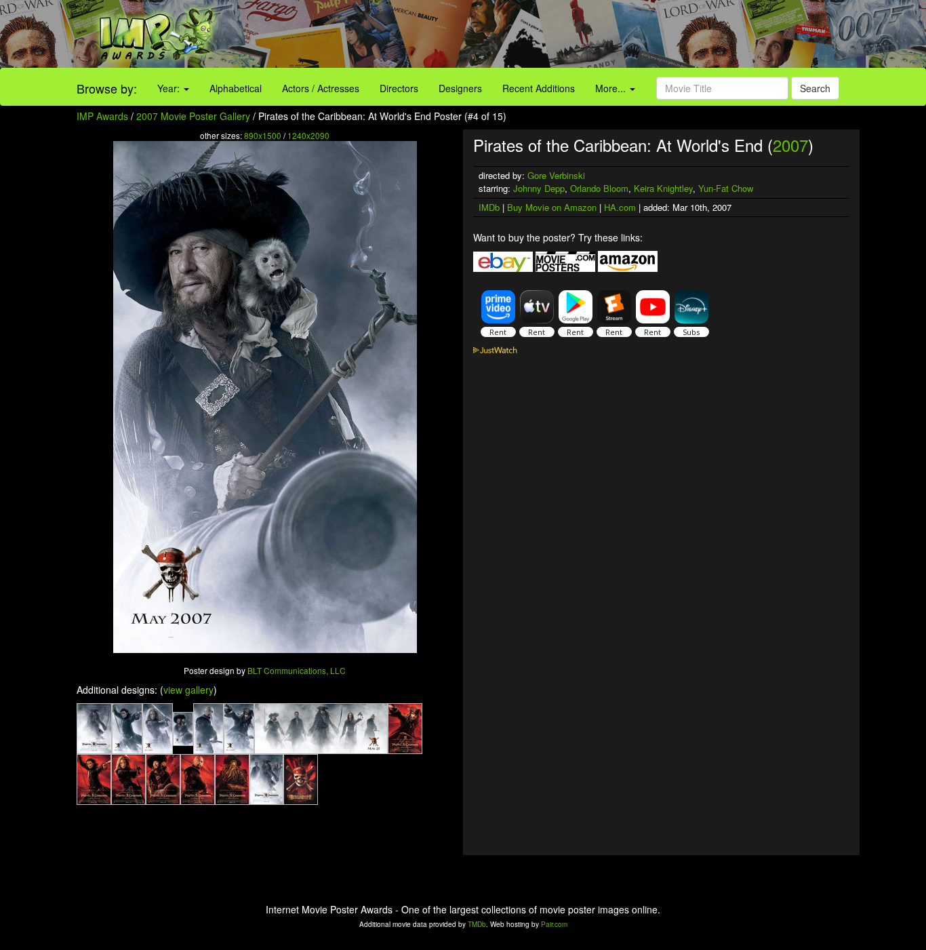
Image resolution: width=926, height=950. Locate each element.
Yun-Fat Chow (725, 188)
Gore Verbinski (556, 175)
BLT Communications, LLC (296, 670)
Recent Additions (538, 88)
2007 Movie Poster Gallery (193, 116)
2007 (790, 145)
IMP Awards (102, 116)
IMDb (489, 207)
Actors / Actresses (320, 88)
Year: (169, 88)
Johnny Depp (539, 188)
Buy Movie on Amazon (552, 207)
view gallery (188, 689)
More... (611, 88)
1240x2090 (308, 135)
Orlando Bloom (599, 188)
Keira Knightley (663, 188)
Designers (460, 88)
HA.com (620, 207)
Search (815, 88)
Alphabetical (235, 88)
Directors (399, 88)
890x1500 (262, 135)
